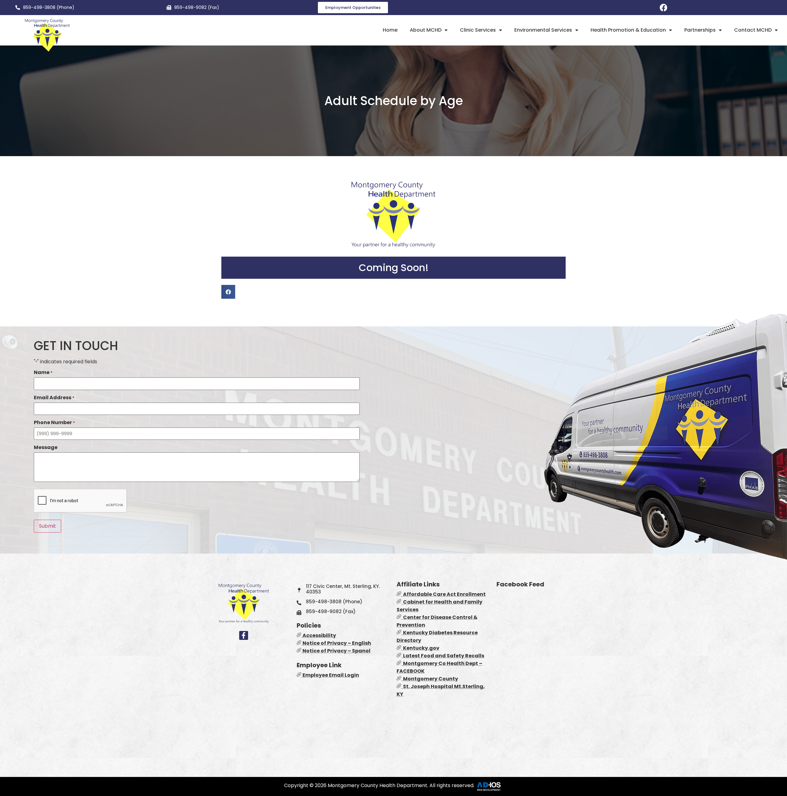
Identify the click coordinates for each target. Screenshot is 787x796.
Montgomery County (429, 678)
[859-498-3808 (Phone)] (17, 7)
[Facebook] (663, 7)
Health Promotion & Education (628, 29)
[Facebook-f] (243, 635)
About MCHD (425, 29)
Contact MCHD (753, 29)
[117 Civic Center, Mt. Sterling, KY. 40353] (299, 590)
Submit (47, 526)
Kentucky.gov (420, 648)
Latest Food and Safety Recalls (442, 655)
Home (390, 29)
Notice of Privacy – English (337, 643)
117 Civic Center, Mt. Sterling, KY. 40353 (343, 589)
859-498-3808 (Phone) (48, 7)
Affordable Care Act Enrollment (444, 594)
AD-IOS (489, 786)
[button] (228, 292)
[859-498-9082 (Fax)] (169, 7)
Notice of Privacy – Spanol (336, 650)
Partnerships (700, 29)
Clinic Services (478, 29)
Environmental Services (543, 29)
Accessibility (319, 635)
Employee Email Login (331, 675)
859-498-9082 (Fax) (196, 7)
